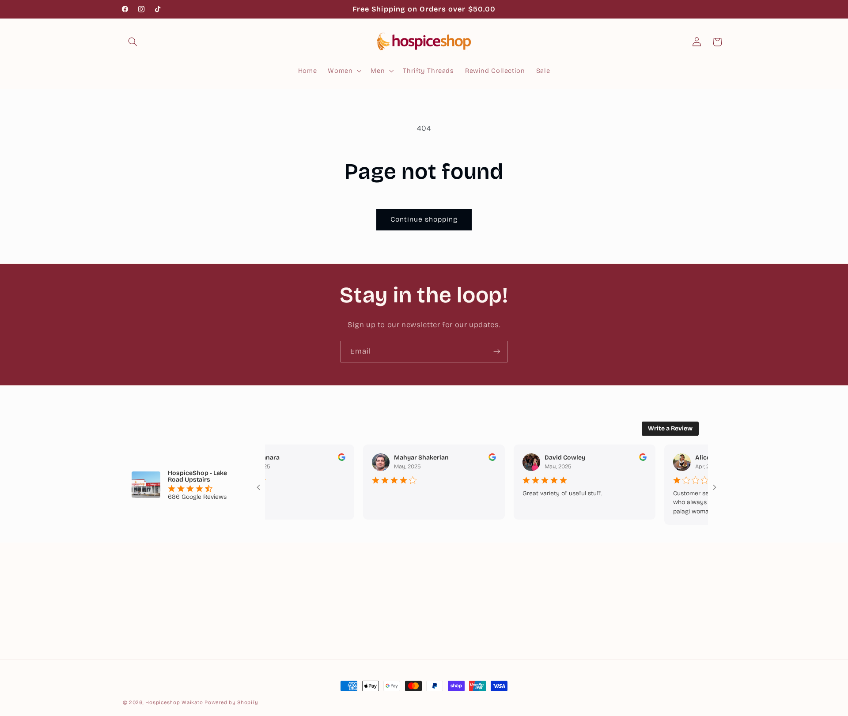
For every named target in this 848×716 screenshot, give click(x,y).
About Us (442, 582)
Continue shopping (424, 219)
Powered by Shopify (231, 702)
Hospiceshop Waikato (174, 702)
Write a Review (670, 428)
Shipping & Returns (459, 614)
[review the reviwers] (328, 459)
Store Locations (453, 598)
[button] (133, 42)
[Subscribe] (497, 351)
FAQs (436, 630)
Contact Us (446, 646)
